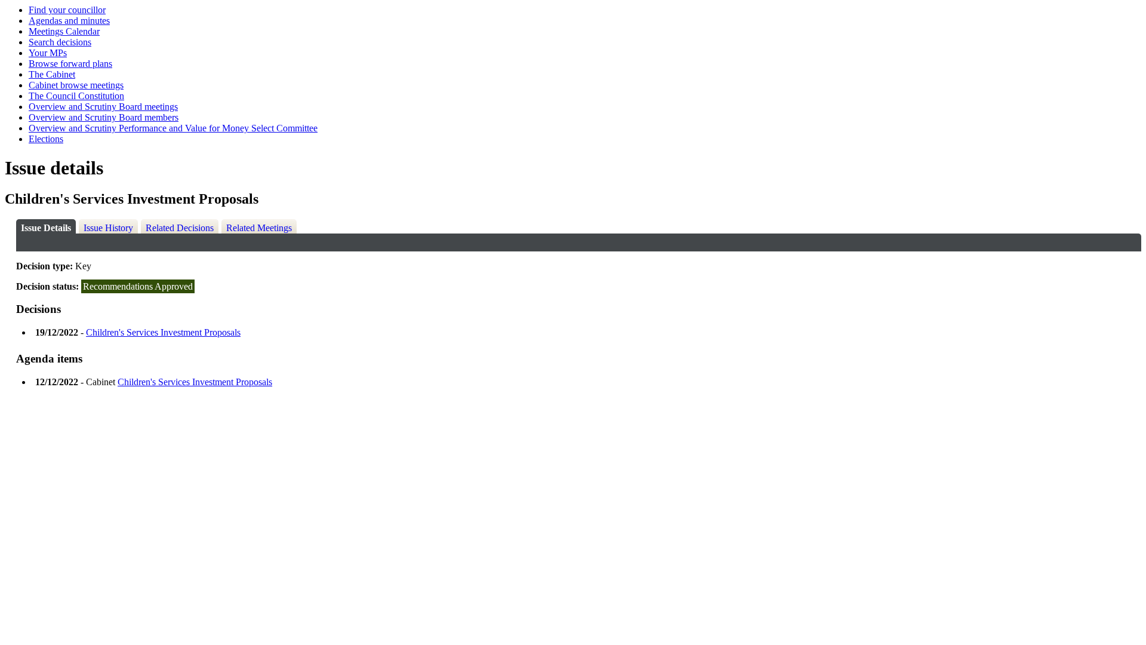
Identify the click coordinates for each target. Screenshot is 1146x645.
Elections (46, 139)
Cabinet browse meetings (76, 85)
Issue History (108, 228)
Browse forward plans (70, 64)
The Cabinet (52, 74)
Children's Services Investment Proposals (163, 332)
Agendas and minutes (69, 21)
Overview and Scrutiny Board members (103, 117)
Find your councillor (67, 10)
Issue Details (46, 228)
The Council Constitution (76, 96)
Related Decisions (180, 228)
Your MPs (48, 53)
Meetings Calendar (64, 31)
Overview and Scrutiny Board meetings (103, 107)
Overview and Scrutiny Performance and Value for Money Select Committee (173, 128)
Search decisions (60, 42)
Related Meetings (259, 228)
